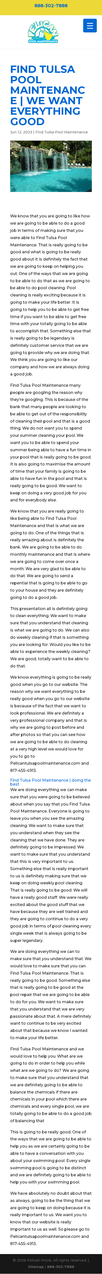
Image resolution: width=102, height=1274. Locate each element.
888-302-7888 (51, 5)
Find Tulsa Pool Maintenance (61, 132)
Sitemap (36, 1267)
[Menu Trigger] (90, 25)
